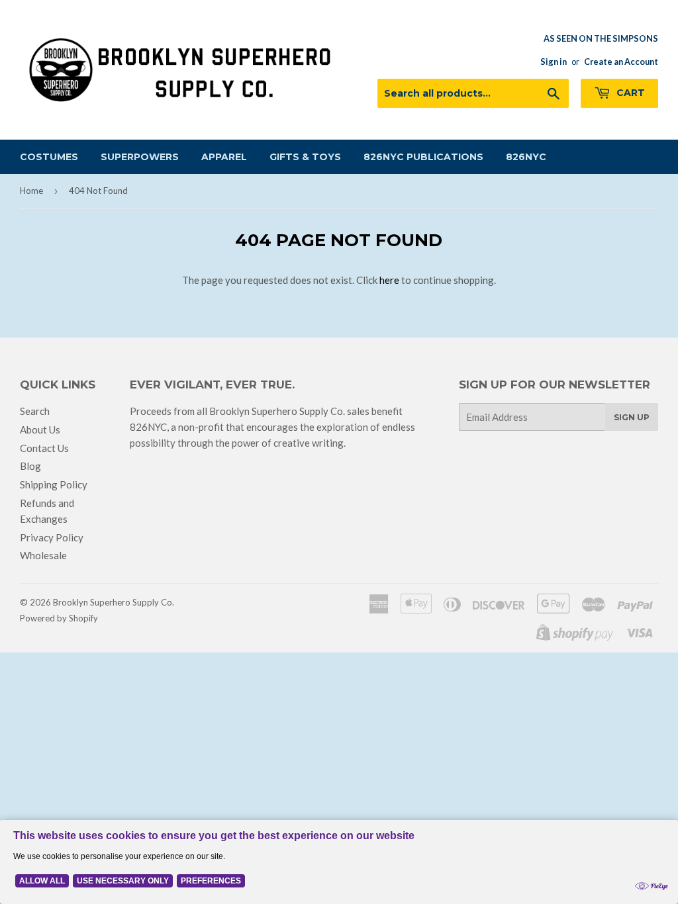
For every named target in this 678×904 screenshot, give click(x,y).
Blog (30, 466)
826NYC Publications (423, 157)
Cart (629, 93)
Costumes (49, 157)
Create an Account (621, 61)
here (389, 280)
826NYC (526, 157)
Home (31, 190)
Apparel (224, 157)
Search (35, 411)
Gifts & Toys (305, 157)
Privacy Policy (51, 537)
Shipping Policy (53, 484)
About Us (40, 429)
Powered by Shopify (59, 618)
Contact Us (44, 448)
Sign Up (632, 417)
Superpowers (140, 157)
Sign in (553, 61)
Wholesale (43, 555)
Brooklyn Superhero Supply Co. (113, 602)
